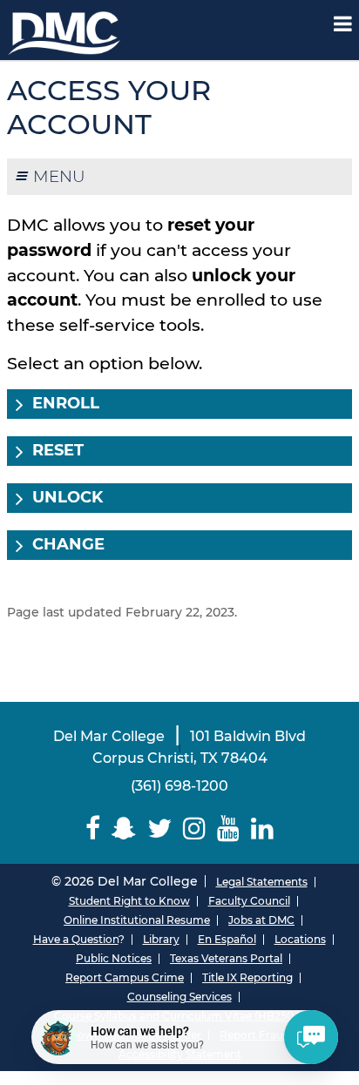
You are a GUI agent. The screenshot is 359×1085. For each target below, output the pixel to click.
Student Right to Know (129, 900)
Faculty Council (249, 900)
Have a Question (76, 939)
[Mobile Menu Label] (343, 24)
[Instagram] (195, 828)
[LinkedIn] (262, 828)
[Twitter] (160, 828)
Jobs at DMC (261, 920)
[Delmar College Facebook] (93, 828)
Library (161, 939)
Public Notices (114, 958)
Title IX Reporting (247, 977)
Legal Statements (262, 881)
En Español (227, 939)
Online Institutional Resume (137, 920)
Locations (300, 939)
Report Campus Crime (124, 977)
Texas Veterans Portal (226, 958)
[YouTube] (228, 828)
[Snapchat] (124, 828)
